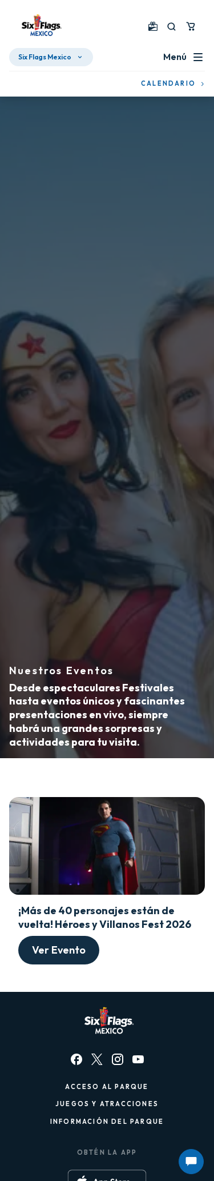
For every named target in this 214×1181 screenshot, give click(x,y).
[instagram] (117, 1059)
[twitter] (97, 1059)
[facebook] (76, 1059)
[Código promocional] (153, 26)
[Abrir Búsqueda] (171, 26)
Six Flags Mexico (44, 57)
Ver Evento (59, 949)
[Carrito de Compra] (190, 26)
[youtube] (138, 1059)
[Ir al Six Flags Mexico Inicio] (40, 26)
